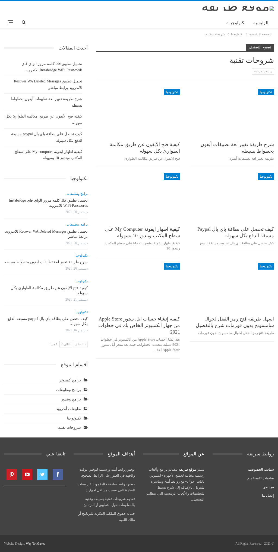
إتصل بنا (268, 496)
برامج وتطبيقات (263, 71)
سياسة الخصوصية (261, 469)
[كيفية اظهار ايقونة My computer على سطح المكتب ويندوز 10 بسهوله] (138, 197)
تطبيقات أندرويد (68, 409)
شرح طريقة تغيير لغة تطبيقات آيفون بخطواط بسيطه (46, 262)
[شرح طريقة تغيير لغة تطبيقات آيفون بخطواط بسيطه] (232, 113)
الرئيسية (260, 22)
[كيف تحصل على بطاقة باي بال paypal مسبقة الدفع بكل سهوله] (232, 197)
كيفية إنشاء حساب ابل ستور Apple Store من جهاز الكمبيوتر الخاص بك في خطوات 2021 (139, 325)
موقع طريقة (187, 469)
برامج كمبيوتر (70, 380)
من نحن (268, 487)
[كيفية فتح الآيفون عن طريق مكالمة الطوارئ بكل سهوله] (138, 113)
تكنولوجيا (237, 22)
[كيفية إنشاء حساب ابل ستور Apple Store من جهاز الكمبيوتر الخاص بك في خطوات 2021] (138, 287)
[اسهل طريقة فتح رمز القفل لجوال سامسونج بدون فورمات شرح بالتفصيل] (232, 287)
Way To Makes (35, 543)
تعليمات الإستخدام (260, 478)
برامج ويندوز (71, 399)
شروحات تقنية (69, 427)
